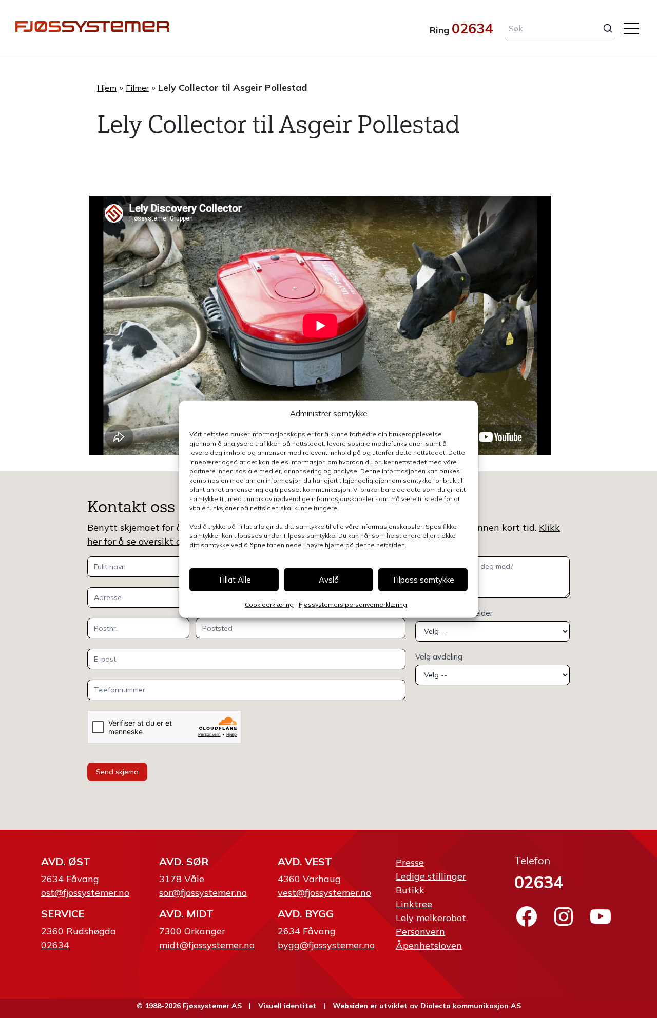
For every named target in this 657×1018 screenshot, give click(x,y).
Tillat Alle (234, 579)
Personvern (420, 931)
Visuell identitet (287, 1005)
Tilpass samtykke (423, 579)
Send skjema (117, 771)
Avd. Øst (65, 861)
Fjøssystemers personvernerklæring (353, 604)
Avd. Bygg (306, 913)
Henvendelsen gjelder (454, 613)
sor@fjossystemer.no (203, 893)
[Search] (600, 28)
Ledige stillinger (431, 876)
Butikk (410, 890)
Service (62, 913)
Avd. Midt (186, 913)
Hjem (107, 88)
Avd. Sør (183, 861)
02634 (472, 28)
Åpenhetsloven (429, 945)
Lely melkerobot (431, 918)
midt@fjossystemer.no (207, 945)
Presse (410, 862)
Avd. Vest (305, 861)
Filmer (137, 88)
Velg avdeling (438, 657)
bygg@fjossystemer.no (326, 945)
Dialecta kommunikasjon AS (470, 1005)
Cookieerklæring (269, 604)
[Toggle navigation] (631, 28)
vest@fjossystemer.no (324, 893)
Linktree (414, 904)
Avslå (329, 579)
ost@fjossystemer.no (85, 893)
